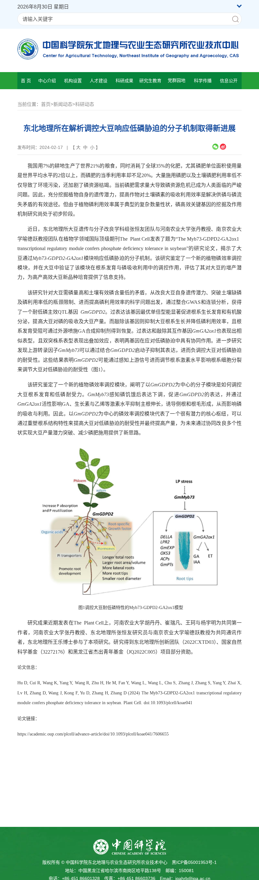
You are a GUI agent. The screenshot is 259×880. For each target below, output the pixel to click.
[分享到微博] (223, 147)
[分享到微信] (215, 147)
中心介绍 (47, 80)
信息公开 (229, 80)
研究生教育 (150, 80)
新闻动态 (62, 104)
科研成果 (124, 80)
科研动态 (84, 104)
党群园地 (176, 80)
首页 (46, 104)
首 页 (26, 80)
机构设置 (73, 80)
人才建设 (98, 80)
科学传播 (203, 80)
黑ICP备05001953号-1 (194, 862)
